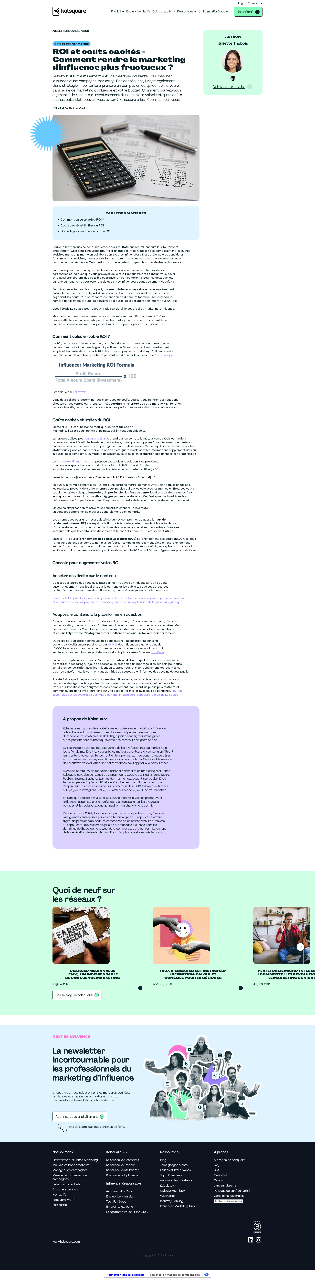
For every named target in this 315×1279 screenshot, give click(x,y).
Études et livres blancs (175, 1170)
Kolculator (167, 1186)
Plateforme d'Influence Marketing (75, 1160)
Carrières (220, 1175)
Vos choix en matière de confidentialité (175, 1274)
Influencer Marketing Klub (177, 1206)
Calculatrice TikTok (172, 1191)
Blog (85, 31)
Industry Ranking (171, 1201)
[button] (255, 3)
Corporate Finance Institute (75, 461)
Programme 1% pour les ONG (127, 1212)
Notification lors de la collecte (125, 1274)
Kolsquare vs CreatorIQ (122, 1160)
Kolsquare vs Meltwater (122, 1170)
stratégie (166, 355)
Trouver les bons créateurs (70, 1165)
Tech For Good (116, 1202)
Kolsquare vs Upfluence (122, 1175)
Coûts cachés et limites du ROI (82, 225)
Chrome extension (65, 1189)
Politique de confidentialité (232, 1191)
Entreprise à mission (120, 1196)
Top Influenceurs (171, 1175)
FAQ (216, 1165)
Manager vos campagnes (69, 1170)
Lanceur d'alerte (225, 1185)
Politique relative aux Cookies (228, 1201)
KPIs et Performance (71, 44)
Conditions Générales (229, 1196)
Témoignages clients (174, 1165)
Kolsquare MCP (63, 1200)
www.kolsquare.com (66, 1242)
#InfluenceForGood (120, 1191)
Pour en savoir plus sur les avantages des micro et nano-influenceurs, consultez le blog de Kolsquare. (117, 692)
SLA (216, 1170)
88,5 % (112, 644)
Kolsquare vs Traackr (120, 1165)
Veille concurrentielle (66, 1184)
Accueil (57, 31)
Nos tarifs (59, 1195)
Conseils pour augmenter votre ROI (86, 231)
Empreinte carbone (119, 1207)
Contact (220, 1180)
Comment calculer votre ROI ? (82, 220)
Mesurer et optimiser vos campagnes (69, 1177)
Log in (241, 3)
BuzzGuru (157, 652)
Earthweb (79, 392)
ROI (161, 324)
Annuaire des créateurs (176, 1180)
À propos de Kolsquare (229, 1160)
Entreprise (59, 1205)
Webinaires (167, 1196)
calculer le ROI (95, 438)
